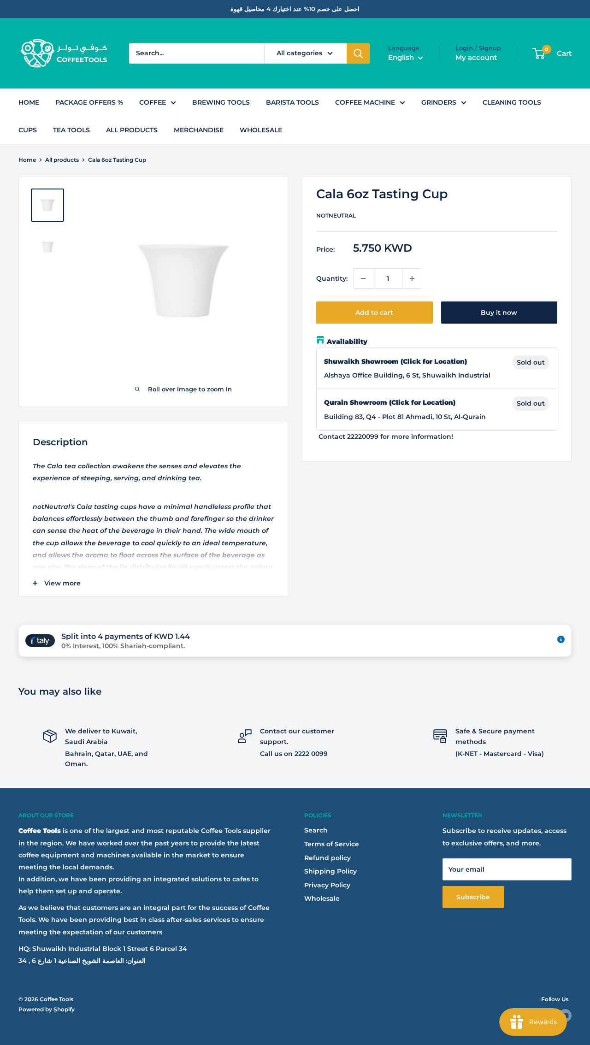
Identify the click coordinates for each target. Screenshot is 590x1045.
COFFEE (152, 102)
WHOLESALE (261, 130)
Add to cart (374, 312)
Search (316, 830)
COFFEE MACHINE (365, 102)
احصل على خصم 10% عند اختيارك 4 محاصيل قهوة (295, 8)
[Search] (358, 53)
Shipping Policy (330, 871)
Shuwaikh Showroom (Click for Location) (395, 361)
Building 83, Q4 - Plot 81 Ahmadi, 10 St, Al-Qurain (405, 416)
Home (27, 159)
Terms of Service (331, 844)
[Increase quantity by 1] (412, 278)
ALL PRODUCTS (132, 130)
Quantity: (332, 278)
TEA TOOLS (71, 130)
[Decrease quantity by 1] (363, 278)
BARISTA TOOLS (292, 102)
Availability (347, 341)
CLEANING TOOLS (512, 102)
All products (62, 159)
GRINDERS (438, 102)
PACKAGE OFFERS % (89, 102)
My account (476, 57)
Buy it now (499, 312)
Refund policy (327, 858)
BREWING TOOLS (221, 102)
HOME (28, 102)
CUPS (27, 130)
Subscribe (473, 897)
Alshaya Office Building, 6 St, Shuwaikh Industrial (407, 375)
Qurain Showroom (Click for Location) (389, 402)
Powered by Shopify (46, 1009)
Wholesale (322, 898)
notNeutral (336, 215)
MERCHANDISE (199, 130)
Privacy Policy (327, 885)
